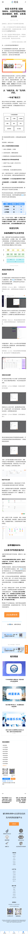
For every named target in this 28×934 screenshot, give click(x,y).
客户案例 (14, 854)
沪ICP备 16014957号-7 (8, 920)
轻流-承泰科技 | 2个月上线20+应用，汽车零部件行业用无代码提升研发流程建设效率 (7, 800)
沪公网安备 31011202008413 (15, 920)
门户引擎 (14, 874)
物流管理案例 (5, 759)
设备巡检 (14, 887)
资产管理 (14, 892)
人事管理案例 (5, 757)
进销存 (14, 889)
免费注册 (13, 778)
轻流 (17, 20)
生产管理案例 (5, 747)
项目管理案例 (5, 749)
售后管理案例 (5, 763)
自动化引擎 (14, 879)
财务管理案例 (5, 751)
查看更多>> (5, 765)
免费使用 (26, 649)
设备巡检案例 (5, 755)
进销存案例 (5, 745)
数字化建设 (12, 644)
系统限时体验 (6, 778)
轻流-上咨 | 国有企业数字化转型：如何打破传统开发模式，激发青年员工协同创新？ (21, 800)
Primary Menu (2, 2)
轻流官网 (14, 864)
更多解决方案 (14, 897)
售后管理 (14, 894)
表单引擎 (14, 871)
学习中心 (14, 861)
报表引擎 (14, 876)
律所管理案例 (5, 761)
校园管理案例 (5, 753)
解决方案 (14, 856)
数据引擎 (14, 877)
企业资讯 (14, 859)
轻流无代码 (18, 644)
